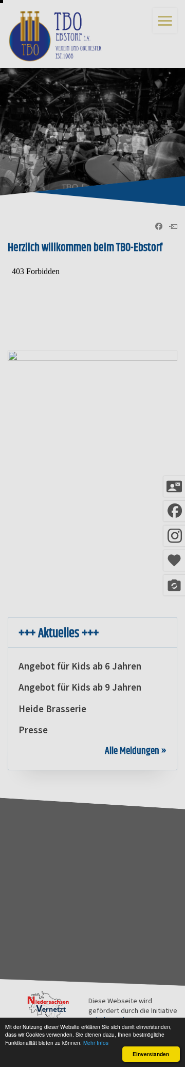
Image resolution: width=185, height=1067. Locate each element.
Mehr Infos (95, 1042)
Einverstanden (151, 1054)
